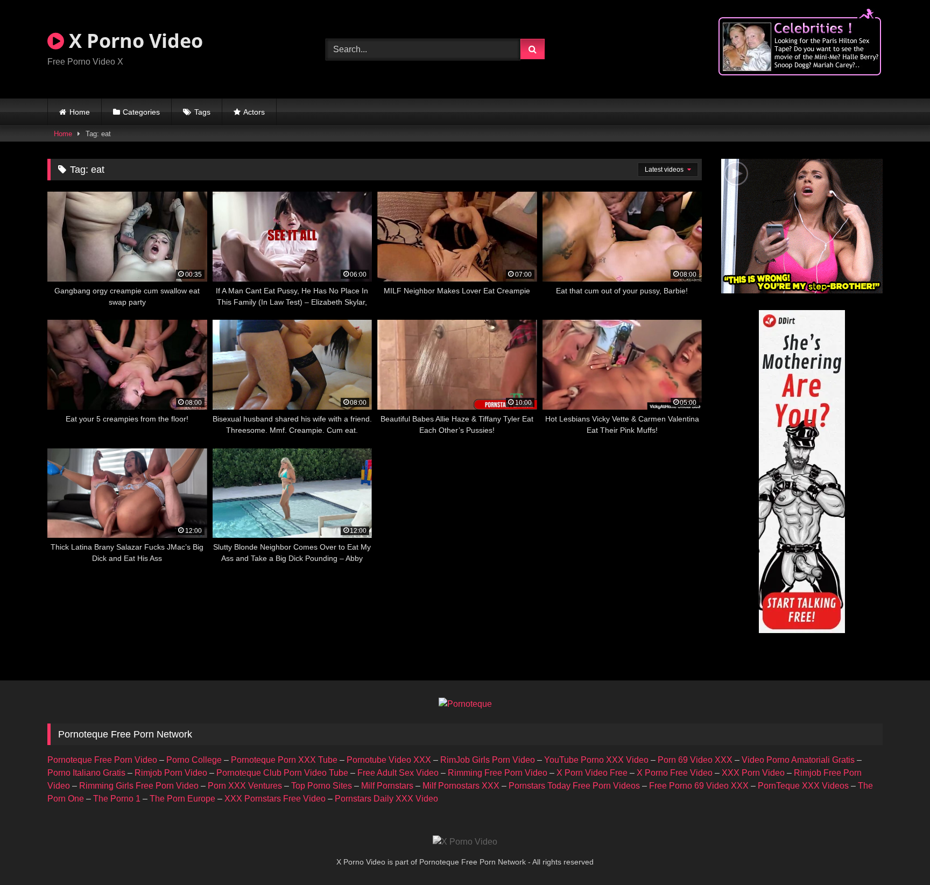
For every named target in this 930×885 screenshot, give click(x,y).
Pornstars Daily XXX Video (386, 798)
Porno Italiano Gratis (86, 772)
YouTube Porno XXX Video (596, 759)
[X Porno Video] (465, 841)
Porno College (194, 759)
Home (79, 112)
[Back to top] (896, 852)
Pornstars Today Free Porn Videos (574, 785)
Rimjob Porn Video (171, 772)
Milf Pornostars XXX (460, 785)
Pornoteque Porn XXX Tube (284, 759)
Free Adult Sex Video (398, 772)
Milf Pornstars (387, 785)
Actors (254, 112)
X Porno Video (133, 40)
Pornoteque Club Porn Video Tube (282, 772)
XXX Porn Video (753, 772)
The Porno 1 (116, 798)
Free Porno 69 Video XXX (699, 785)
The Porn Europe (182, 798)
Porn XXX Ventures (245, 785)
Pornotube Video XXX (389, 759)
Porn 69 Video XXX (695, 759)
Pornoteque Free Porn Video (102, 759)
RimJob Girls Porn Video (487, 759)
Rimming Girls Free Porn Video (139, 785)
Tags (202, 112)
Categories (141, 112)
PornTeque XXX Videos (803, 785)
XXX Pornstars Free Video (275, 798)
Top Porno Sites (321, 785)
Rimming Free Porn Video (497, 772)
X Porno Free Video (675, 772)
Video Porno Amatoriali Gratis (798, 759)
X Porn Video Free (592, 772)
